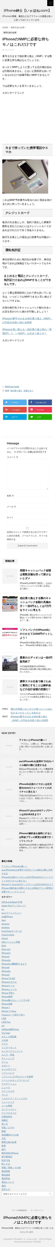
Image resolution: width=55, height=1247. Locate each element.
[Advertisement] (28, 119)
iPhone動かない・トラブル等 (16, 1000)
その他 (5, 1040)
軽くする (6, 1164)
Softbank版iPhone (10, 1029)
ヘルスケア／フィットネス (14, 1098)
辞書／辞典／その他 (11, 1167)
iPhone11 (6, 953)
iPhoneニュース (9, 989)
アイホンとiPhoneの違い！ (33, 740)
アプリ (5, 1044)
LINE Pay (6, 1022)
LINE (4, 1018)
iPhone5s (6, 960)
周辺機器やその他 (10, 1135)
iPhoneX (6, 975)
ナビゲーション (9, 1084)
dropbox (5, 927)
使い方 (5, 1124)
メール (11, 506)
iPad (4, 945)
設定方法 (6, 1160)
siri (3, 1025)
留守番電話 (7, 1156)
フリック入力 (8, 1091)
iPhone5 (5, 956)
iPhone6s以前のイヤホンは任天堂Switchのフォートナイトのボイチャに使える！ (35, 788)
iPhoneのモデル (9, 982)
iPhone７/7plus (9, 1011)
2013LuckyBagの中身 (12, 902)
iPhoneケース (8, 985)
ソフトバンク (8, 1073)
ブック (5, 1095)
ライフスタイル (9, 1113)
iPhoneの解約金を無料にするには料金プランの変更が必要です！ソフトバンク (36, 837)
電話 (4, 1186)
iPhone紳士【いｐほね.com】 (27, 10)
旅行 (4, 1149)
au (3, 909)
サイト (10, 517)
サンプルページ (36, 1210)
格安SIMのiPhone (10, 1153)
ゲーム (5, 1062)
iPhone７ (6, 1007)
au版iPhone (7, 916)
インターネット (9, 1047)
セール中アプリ (9, 1069)
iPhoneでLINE (8, 978)
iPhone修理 (7, 996)
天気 (4, 1138)
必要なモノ (28, 391)
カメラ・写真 (8, 1055)
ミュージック (8, 1102)
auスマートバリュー (11, 913)
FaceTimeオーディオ (12, 931)
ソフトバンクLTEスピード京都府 (17, 1076)
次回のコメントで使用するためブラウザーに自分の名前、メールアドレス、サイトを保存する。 (27, 536)
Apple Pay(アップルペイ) (14, 905)
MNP (7, 391)
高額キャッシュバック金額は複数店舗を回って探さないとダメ (35, 574)
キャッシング (8, 1058)
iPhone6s (6, 971)
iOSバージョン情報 (11, 942)
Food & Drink (8, 935)
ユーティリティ (9, 1109)
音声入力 (6, 1189)
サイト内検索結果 (19, 1210)
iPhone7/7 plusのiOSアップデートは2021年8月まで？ (27, 884)
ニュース (6, 1087)
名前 (10, 495)
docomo (5, 924)
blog (4, 920)
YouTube (6, 1033)
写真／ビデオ (8, 1127)
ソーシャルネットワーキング (15, 1080)
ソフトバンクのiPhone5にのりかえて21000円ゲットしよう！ (36, 633)
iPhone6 (5, 967)
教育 (4, 1146)
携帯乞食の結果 (12, 387)
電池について (8, 1182)
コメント (12, 457)
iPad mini (6, 949)
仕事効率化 (7, 1116)
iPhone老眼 (7, 1004)
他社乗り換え (16, 391)
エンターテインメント (12, 1051)
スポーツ (6, 1066)
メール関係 (7, 1106)
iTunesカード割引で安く (13, 1015)
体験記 (5, 1120)
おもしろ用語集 (9, 1036)
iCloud (5, 938)
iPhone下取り (8, 993)
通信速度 (6, 1175)
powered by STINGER (32, 1242)
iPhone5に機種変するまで (14, 964)
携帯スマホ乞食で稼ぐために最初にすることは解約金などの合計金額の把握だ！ (35, 685)
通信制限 (6, 1171)
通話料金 (6, 1178)
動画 (4, 1131)
